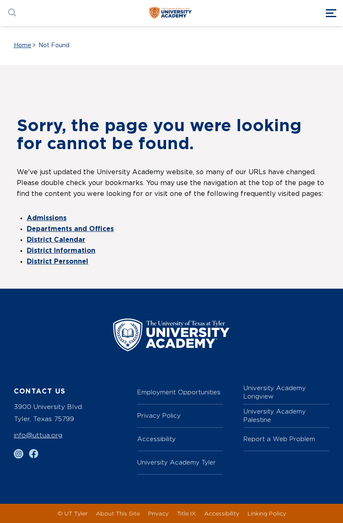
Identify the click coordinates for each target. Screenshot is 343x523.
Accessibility (156, 439)
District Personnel (57, 261)
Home (22, 45)
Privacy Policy (159, 415)
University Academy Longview (274, 392)
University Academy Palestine (274, 415)
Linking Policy (267, 513)
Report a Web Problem (279, 439)
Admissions (47, 218)
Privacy (158, 513)
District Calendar (56, 239)
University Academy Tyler (176, 462)
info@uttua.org (38, 435)
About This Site (118, 513)
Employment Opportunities (178, 392)
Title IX (186, 513)
